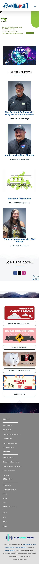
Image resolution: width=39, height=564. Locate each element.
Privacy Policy (7, 425)
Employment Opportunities (11, 462)
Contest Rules (7, 439)
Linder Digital (7, 485)
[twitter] (19, 273)
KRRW (5, 526)
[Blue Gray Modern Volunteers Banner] (19, 17)
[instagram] (24, 273)
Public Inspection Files (10, 443)
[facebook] (15, 273)
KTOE (4, 494)
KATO (4, 503)
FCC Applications (8, 447)
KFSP (4, 517)
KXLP (4, 522)
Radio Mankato (27, 544)
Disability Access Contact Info (12, 466)
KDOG (5, 498)
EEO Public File (7, 430)
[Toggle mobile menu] (35, 6)
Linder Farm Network (9, 489)
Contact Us (6, 475)
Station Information (9, 471)
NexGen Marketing (10, 550)
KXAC (5, 513)
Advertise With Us (8, 457)
